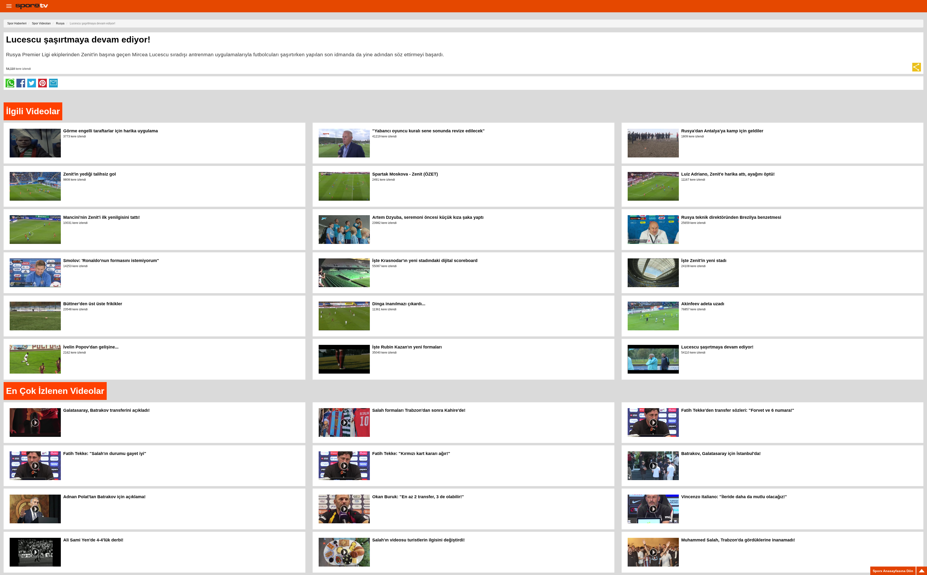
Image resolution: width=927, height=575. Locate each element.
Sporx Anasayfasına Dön (893, 571)
